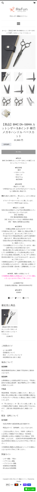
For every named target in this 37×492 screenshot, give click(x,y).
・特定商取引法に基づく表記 (11, 357)
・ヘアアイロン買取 (8, 461)
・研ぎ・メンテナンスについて (11, 355)
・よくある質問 (6, 350)
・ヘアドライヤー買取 (8, 463)
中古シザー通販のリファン (20, 479)
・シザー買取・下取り (8, 459)
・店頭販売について (8, 352)
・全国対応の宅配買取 (8, 466)
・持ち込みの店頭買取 (8, 468)
